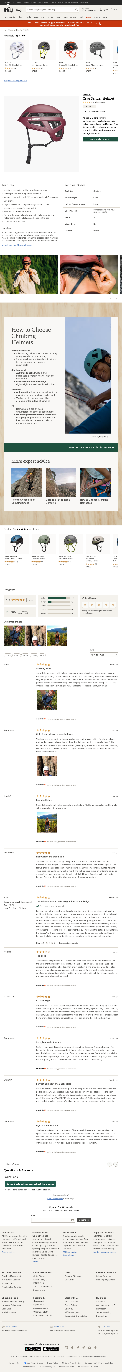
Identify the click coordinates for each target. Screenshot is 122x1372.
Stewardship (101, 1316)
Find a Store (59, 1326)
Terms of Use (14, 1363)
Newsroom (101, 1309)
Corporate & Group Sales (76, 1316)
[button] (41, 134)
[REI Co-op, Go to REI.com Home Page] (8, 9)
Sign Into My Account (11, 1276)
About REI (100, 1301)
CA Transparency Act (47, 1367)
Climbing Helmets (15, 30)
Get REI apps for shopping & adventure (41, 1344)
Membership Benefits (11, 1287)
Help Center (11, 1326)
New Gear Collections (11, 1305)
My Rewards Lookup (11, 1280)
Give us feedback (55, 1198)
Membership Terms (66, 1367)
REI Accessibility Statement (88, 1367)
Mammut (87, 94)
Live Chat (106, 1326)
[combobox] (52, 9)
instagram (66, 1348)
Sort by (92, 650)
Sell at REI (69, 1309)
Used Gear (6, 1309)
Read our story (8, 1252)
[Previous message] (22, 23)
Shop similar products (100, 139)
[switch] (8, 655)
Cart (116, 10)
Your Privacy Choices (35, 1363)
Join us (35, 1261)
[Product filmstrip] (61, 635)
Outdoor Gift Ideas (73, 1276)
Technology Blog (103, 1312)
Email (33, 1215)
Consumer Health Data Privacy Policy (99, 1363)
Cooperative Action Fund (107, 1305)
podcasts (95, 1348)
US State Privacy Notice (71, 1363)
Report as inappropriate (68, 943)
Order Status (39, 1276)
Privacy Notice (52, 1363)
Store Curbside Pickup (43, 1286)
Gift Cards (69, 1280)
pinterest (84, 1348)
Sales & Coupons (103, 1276)
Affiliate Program (72, 1312)
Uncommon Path (40, 1312)
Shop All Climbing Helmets (15, 80)
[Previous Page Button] (109, 1164)
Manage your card (108, 1252)
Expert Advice (39, 1304)
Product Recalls (29, 1367)
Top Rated (89, 106)
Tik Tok (72, 1348)
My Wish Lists (8, 1283)
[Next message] (96, 23)
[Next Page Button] (115, 1164)
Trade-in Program (9, 1312)
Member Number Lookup (13, 1301)
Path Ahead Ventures (42, 1315)
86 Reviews (30, 600)
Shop (18, 10)
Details (76, 1210)
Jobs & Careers (71, 1301)
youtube (90, 1348)
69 (57, 598)
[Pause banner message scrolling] (99, 23)
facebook (78, 1348)
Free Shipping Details (105, 1280)
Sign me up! (84, 1220)
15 (57, 602)
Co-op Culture (71, 1305)
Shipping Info (39, 1290)
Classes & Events (40, 1308)
